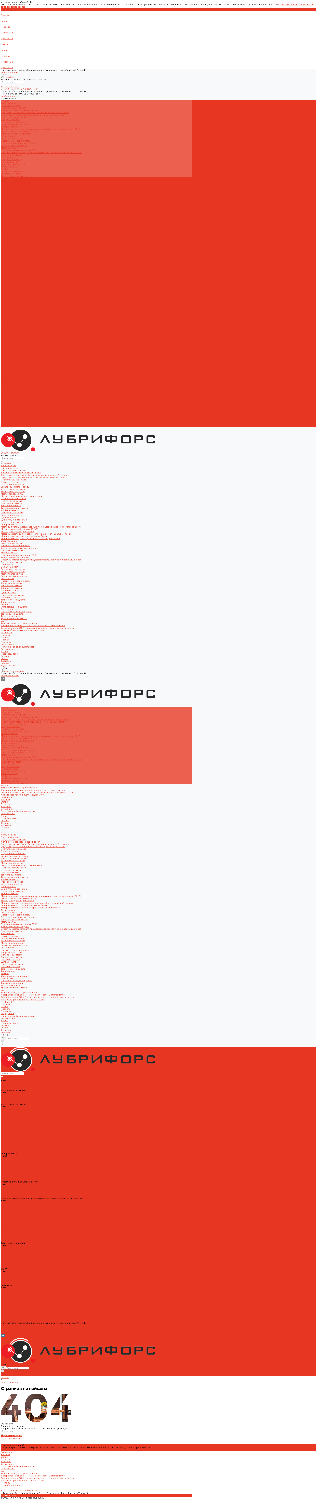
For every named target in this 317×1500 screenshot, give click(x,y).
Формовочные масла (12, 275)
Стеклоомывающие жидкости (16, 374)
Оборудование (9, 136)
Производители (9, 416)
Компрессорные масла (13, 254)
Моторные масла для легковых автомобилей (24, 298)
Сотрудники (7, 202)
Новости (5, 192)
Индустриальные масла (13, 117)
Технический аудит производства (19, 181)
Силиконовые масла (11, 348)
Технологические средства (15, 320)
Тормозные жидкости (12, 376)
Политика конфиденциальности (18, 204)
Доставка (6, 423)
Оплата (4, 421)
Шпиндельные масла (12, 284)
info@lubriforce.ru (10, 72)
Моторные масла (9, 127)
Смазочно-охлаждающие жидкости (19, 143)
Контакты (6, 425)
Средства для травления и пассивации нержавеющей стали (33, 115)
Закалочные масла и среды (15, 124)
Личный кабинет (10, 1330)
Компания (6, 395)
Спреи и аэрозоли (10, 162)
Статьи (4, 195)
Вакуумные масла (10, 120)
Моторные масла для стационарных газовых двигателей (30, 301)
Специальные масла (11, 155)
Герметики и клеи (10, 105)
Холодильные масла (11, 277)
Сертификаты (8, 207)
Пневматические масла (13, 261)
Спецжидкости (9, 371)
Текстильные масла (11, 268)
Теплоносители (9, 167)
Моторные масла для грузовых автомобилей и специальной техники (37, 296)
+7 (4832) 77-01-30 (10, 1325)
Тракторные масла (10, 174)
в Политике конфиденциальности (296, 4)
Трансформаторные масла (14, 270)
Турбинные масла (10, 272)
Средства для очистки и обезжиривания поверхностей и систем (35, 112)
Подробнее (19, 7)
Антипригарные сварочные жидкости (21, 110)
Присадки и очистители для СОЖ (19, 150)
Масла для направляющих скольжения (21, 258)
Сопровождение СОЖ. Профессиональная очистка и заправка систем (37, 185)
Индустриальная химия (13, 108)
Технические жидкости (13, 164)
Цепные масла (8, 280)
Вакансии (6, 200)
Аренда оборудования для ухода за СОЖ (22, 188)
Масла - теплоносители (13, 256)
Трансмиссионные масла (14, 176)
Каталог (5, 225)
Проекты (5, 197)
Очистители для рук (11, 138)
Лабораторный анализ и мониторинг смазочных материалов (33, 183)
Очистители (7, 341)
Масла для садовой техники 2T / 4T (19, 131)
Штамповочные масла (12, 357)
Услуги (4, 383)
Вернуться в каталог (11, 1438)
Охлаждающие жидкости (14, 171)
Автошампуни (8, 103)
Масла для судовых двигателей (17, 134)
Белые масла (7, 157)
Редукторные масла (11, 263)
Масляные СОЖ (9, 148)
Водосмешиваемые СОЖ (14, 145)
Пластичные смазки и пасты (15, 141)
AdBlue (5, 169)
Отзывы (5, 418)
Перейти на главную (11, 1436)
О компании (7, 1452)
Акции (4, 414)
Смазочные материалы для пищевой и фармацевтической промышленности (41, 152)
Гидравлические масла (13, 122)
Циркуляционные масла (14, 282)
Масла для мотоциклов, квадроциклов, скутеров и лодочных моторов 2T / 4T (41, 129)
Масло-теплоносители (12, 336)
